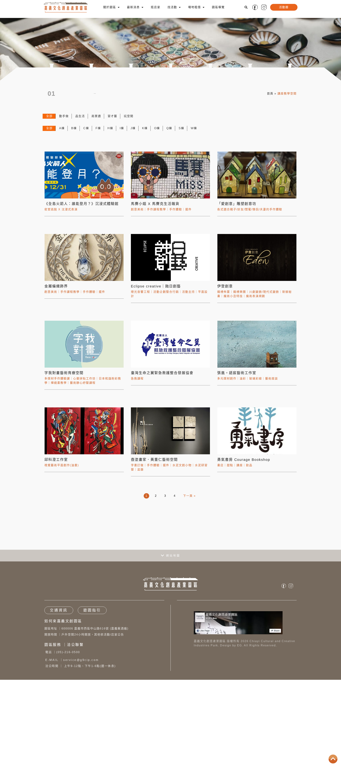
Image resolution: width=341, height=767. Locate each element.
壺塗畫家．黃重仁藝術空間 (154, 463)
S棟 (181, 131)
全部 (49, 119)
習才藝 (112, 119)
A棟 (62, 131)
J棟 (133, 131)
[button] (246, 7)
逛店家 (155, 7)
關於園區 (109, 7)
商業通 (96, 119)
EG (239, 648)
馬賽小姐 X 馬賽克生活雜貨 (155, 207)
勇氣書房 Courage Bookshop (243, 463)
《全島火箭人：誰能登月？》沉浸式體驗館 (82, 207)
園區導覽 (218, 7)
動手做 (64, 119)
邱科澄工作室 (56, 463)
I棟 (122, 131)
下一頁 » (189, 499)
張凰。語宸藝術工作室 (236, 376)
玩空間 (128, 119)
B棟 (74, 131)
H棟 (110, 131)
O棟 (157, 131)
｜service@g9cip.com (72, 663)
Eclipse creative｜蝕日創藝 (156, 290)
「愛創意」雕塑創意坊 (236, 207)
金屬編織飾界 (56, 290)
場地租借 (194, 7)
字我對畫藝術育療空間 (63, 376)
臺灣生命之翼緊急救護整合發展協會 (162, 376)
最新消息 (133, 7)
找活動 (172, 7)
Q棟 (169, 131)
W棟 (194, 131)
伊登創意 (225, 290)
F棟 (98, 131)
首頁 (270, 95)
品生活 (80, 119)
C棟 (86, 131)
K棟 (145, 131)
